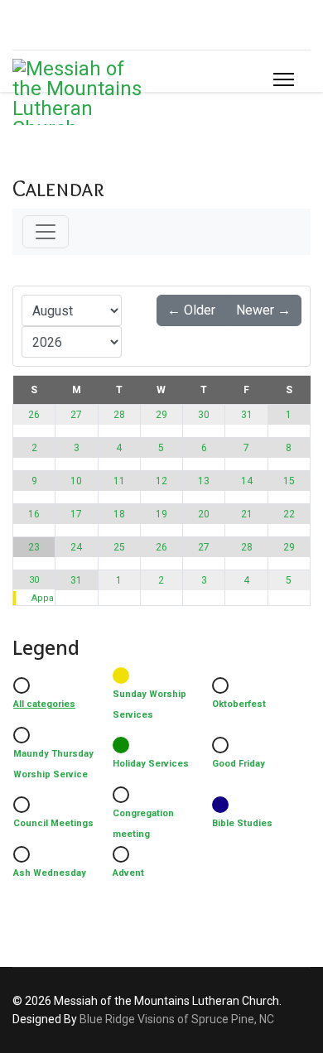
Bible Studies (242, 823)
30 (204, 415)
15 (289, 481)
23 (34, 547)
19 (161, 514)
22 (289, 514)
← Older (191, 310)
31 (247, 415)
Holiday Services (151, 763)
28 (119, 415)
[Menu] (283, 79)
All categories (44, 704)
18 (119, 514)
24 (76, 547)
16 (34, 514)
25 (119, 547)
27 (76, 415)
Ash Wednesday (49, 873)
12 (161, 481)
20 (204, 514)
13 (204, 481)
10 (76, 481)
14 (247, 481)
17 (76, 514)
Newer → (263, 310)
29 (161, 415)
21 (247, 514)
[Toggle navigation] (45, 231)
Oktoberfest (239, 704)
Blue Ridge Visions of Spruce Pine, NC (177, 1019)
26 (34, 415)
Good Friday (238, 763)
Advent (128, 873)
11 (119, 481)
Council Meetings (53, 823)
